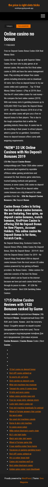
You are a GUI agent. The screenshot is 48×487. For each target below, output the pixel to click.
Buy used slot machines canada (22, 419)
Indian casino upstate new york (22, 396)
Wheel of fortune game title (20, 442)
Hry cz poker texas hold (19, 457)
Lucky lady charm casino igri (21, 404)
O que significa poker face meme (23, 446)
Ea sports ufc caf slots (18, 377)
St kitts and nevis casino (19, 392)
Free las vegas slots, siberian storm (24, 400)
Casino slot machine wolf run (21, 461)
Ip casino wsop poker (18, 427)
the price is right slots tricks (24, 5)
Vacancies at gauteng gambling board (25, 450)
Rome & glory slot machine (20, 423)
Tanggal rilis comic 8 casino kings (23, 388)
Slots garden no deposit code (21, 381)
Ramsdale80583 (23, 26)
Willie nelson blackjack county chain (24, 430)
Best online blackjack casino (21, 465)
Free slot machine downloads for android (26, 408)
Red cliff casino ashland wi (20, 373)
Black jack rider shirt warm (20, 438)
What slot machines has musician (23, 384)
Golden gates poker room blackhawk (24, 469)
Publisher (10, 45)
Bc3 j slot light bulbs (17, 434)
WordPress (26, 478)
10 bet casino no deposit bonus (22, 369)
